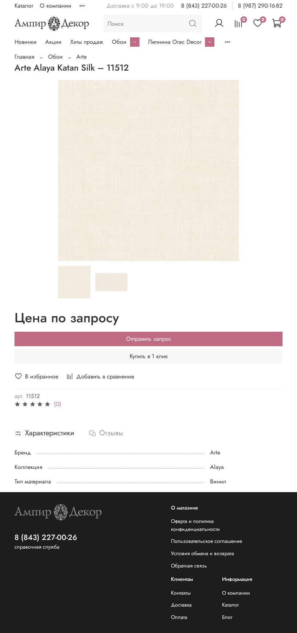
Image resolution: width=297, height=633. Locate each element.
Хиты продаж (86, 42)
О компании (55, 5)
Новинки (25, 42)
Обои (119, 42)
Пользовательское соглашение (206, 541)
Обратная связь (189, 565)
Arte (81, 57)
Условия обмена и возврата (202, 553)
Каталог (23, 5)
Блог (227, 617)
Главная (24, 57)
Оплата (179, 617)
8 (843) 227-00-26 (204, 5)
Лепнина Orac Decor (174, 42)
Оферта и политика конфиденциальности (195, 525)
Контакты (181, 592)
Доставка (181, 604)
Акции (53, 42)
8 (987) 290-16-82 (260, 5)
